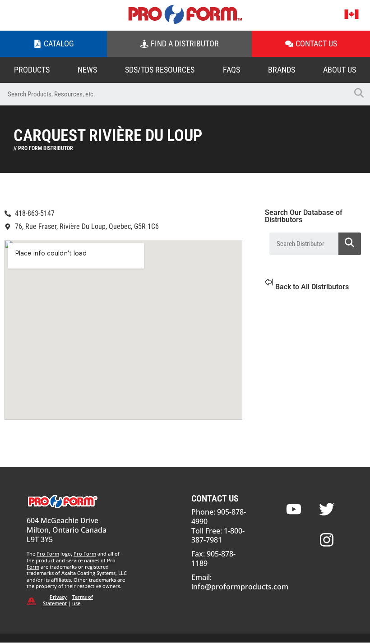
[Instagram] (326, 539)
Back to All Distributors (312, 287)
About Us (339, 69)
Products (32, 69)
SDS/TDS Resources (159, 69)
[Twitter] (326, 509)
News (87, 69)
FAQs (231, 69)
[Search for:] (173, 94)
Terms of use (82, 600)
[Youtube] (293, 509)
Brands (281, 69)
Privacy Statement (55, 600)
